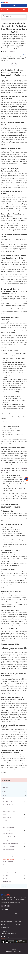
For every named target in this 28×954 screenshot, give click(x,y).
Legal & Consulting (7, 817)
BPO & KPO (5, 878)
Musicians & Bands (5, 924)
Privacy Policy (18, 916)
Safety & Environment (8, 861)
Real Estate (5, 886)
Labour (4, 853)
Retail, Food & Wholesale (8, 849)
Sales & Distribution (7, 821)
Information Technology (8, 856)
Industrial (4, 795)
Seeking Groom (18, 924)
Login (14, 5)
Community (16, 10)
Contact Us (17, 919)
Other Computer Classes (6, 921)
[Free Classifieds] (1, 51)
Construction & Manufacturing (9, 846)
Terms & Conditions (5, 919)
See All (2, 10)
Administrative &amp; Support (9, 804)
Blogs (16, 913)
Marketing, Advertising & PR (9, 837)
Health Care (5, 875)
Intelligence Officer (7, 868)
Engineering (5, 840)
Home (2, 913)
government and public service (14, 51)
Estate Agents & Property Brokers (10, 843)
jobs (6, 51)
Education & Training (7, 801)
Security (5, 865)
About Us (3, 916)
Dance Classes (18, 921)
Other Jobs (5, 824)
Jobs (3, 799)
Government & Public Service (9, 859)
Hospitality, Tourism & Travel (9, 811)
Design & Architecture (7, 808)
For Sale (23, 10)
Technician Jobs (6, 830)
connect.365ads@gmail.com (10, 933)
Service (4, 814)
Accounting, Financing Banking (9, 872)
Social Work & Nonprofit (8, 833)
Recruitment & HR (7, 881)
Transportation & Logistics (8, 827)
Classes (9, 10)
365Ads (14, 949)
